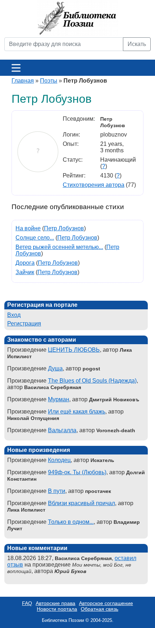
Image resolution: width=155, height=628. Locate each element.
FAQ (27, 603)
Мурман (58, 399)
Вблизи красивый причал (81, 503)
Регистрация (24, 323)
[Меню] (16, 67)
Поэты (48, 81)
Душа (55, 368)
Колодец (59, 460)
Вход (14, 315)
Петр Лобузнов (64, 228)
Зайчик (24, 272)
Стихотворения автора (93, 185)
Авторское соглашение (106, 603)
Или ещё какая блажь (76, 411)
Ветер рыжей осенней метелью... (59, 247)
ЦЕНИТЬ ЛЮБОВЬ (74, 350)
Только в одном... (71, 522)
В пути (56, 491)
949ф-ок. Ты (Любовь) (77, 472)
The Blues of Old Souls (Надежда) (92, 381)
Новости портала (57, 609)
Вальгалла (62, 430)
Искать (137, 44)
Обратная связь (99, 609)
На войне (28, 228)
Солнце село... (34, 238)
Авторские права (55, 603)
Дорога (25, 263)
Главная (23, 81)
